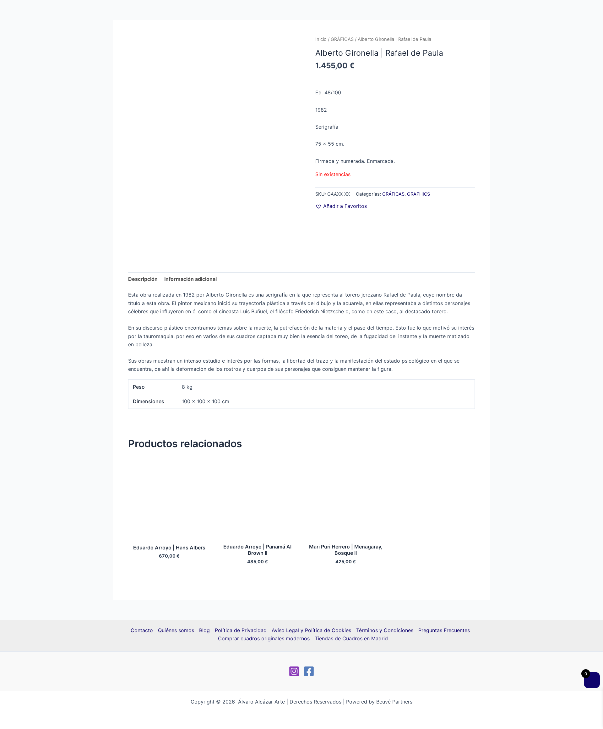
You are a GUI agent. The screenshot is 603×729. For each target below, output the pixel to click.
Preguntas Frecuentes (444, 630)
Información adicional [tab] (190, 279)
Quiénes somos (176, 630)
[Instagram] (294, 671)
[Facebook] (308, 671)
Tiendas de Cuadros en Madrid (351, 638)
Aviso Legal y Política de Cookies (311, 630)
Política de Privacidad (241, 630)
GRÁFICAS (342, 39)
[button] (341, 206)
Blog (204, 630)
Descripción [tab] (143, 279)
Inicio (321, 39)
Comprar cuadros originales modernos (264, 638)
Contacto (142, 630)
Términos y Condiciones (384, 630)
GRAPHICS (418, 194)
